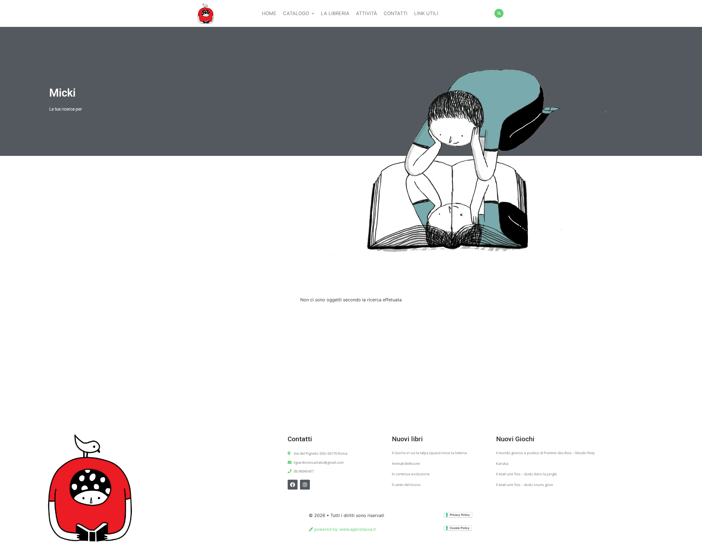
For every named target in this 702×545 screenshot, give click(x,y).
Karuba (502, 463)
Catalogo (296, 13)
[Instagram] (305, 485)
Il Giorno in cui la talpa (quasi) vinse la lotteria (429, 452)
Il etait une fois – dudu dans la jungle (526, 473)
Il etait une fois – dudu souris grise (524, 484)
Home (269, 13)
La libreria (335, 13)
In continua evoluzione (411, 473)
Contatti (395, 13)
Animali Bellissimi (406, 463)
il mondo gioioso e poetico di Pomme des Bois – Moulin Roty (545, 452)
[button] (342, 529)
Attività (366, 13)
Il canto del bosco (406, 484)
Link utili (426, 13)
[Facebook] (293, 485)
